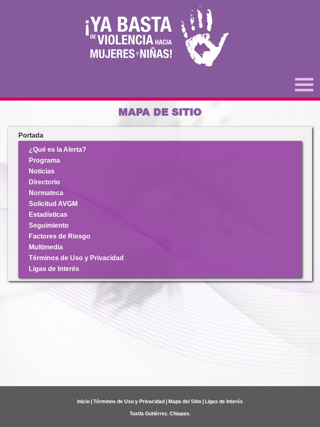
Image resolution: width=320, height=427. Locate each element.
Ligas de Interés (54, 268)
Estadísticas (48, 214)
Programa (44, 160)
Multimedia (46, 247)
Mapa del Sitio (184, 401)
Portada (30, 135)
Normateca (46, 192)
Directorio (44, 182)
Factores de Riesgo (59, 236)
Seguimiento (49, 225)
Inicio (83, 401)
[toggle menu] (304, 84)
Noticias (42, 171)
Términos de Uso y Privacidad (76, 257)
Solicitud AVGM (53, 203)
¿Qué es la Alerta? (57, 149)
